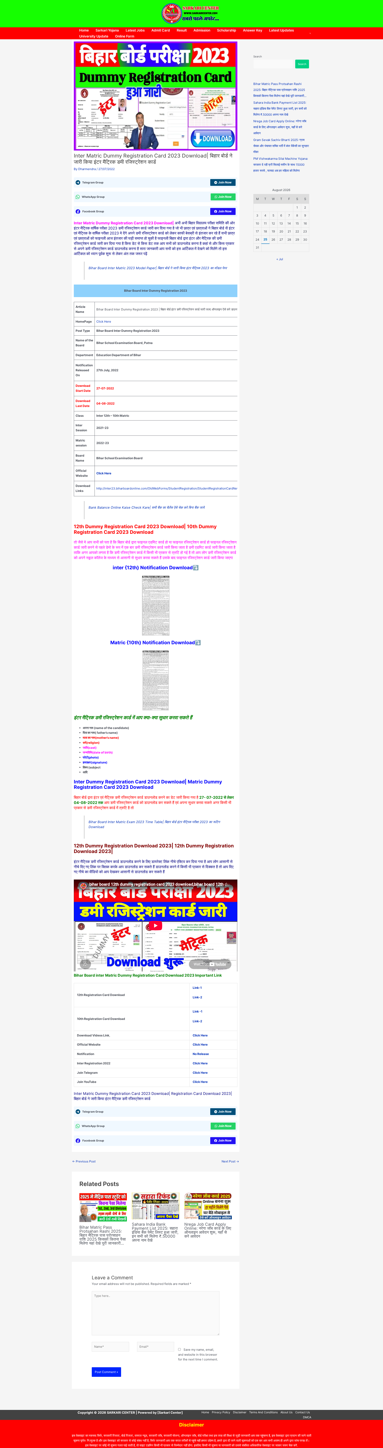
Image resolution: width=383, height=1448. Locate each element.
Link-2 (197, 997)
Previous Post (84, 1161)
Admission (201, 30)
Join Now (225, 182)
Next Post (230, 1161)
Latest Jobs (135, 30)
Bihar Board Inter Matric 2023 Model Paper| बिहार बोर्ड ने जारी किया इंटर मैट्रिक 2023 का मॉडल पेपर (158, 268)
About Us (286, 1412)
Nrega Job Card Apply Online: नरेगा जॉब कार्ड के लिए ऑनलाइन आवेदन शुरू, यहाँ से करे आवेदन (207, 1230)
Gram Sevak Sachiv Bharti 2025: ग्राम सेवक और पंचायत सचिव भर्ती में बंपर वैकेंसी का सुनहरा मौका (281, 146)
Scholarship (226, 30)
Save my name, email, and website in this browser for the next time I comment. (198, 1354)
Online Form (124, 36)
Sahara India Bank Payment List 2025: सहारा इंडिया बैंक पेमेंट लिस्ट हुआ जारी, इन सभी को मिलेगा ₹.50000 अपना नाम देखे (155, 1232)
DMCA (307, 1417)
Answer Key (252, 30)
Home (84, 30)
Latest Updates (281, 30)
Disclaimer (239, 1412)
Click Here (103, 321)
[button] (310, 33)
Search (257, 56)
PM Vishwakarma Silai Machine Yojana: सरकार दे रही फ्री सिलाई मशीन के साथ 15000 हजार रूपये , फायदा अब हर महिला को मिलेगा (280, 164)
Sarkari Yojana (107, 30)
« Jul (279, 259)
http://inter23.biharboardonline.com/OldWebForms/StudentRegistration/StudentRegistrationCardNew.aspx (171, 488)
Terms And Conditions (263, 1412)
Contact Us (302, 1412)
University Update (93, 36)
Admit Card (160, 30)
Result (182, 30)
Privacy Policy (221, 1412)
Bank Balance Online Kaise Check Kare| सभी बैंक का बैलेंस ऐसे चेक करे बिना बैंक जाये (146, 507)
